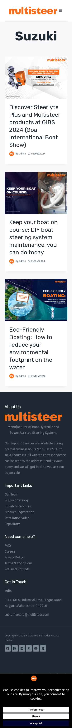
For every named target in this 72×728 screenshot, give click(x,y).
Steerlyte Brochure (18, 506)
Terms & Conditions (18, 563)
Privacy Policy (14, 557)
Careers (10, 551)
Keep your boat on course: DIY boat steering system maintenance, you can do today (33, 237)
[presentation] (36, 78)
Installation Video (17, 518)
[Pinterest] (43, 648)
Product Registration (19, 512)
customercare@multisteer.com (27, 615)
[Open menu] (60, 11)
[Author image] (11, 153)
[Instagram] (15, 648)
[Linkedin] (22, 648)
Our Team (11, 494)
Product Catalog (16, 500)
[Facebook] (8, 648)
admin (22, 153)
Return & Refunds (17, 569)
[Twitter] (29, 648)
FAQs (8, 545)
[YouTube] (36, 648)
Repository (12, 524)
